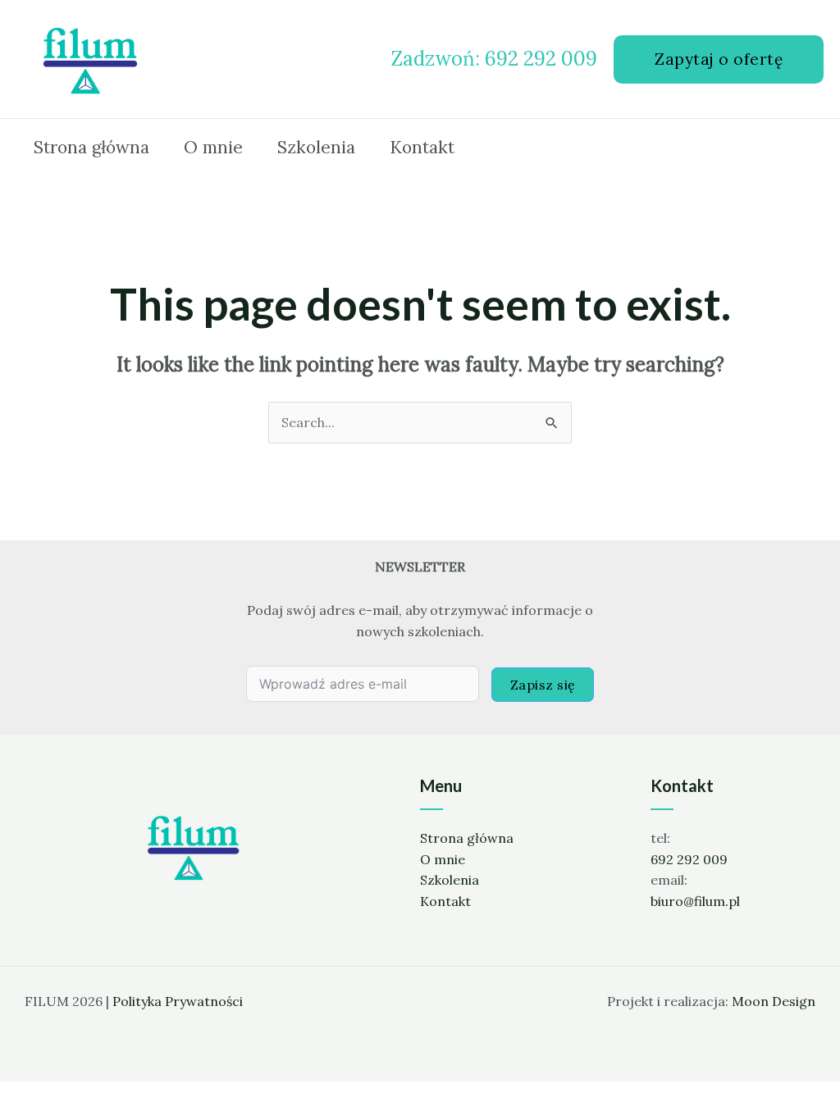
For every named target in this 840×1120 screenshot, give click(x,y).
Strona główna (467, 838)
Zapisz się (543, 684)
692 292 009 (689, 859)
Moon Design (773, 1001)
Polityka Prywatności (177, 1001)
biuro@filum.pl (695, 901)
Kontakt (445, 901)
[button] (719, 59)
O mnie (442, 859)
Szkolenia (449, 880)
